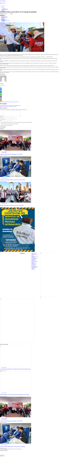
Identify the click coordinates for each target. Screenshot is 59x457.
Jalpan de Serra (34, 260)
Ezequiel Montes (34, 259)
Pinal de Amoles (34, 264)
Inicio (2, 7)
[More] (1, 100)
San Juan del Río (4, 17)
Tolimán (33, 268)
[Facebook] (1, 88)
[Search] (0, 12)
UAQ (3, 18)
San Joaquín (33, 265)
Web (0, 120)
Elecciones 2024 (4, 16)
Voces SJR (3, 8)
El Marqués (33, 257)
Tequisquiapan (34, 267)
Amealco (3, 101)
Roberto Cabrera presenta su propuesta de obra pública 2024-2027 (10, 105)
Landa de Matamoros (35, 261)
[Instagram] (1, 97)
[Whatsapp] (1, 94)
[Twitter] (1, 90)
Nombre (1, 117)
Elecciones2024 (9, 101)
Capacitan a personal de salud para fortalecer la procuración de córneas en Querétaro (12, 179)
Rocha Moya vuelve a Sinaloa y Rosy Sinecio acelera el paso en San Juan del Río (11, 205)
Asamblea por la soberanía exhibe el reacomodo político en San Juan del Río (11, 154)
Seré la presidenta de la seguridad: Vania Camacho (8, 106)
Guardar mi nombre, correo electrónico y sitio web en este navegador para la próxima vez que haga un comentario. (16, 122)
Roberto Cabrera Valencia (6, 20)
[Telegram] (1, 99)
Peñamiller (33, 263)
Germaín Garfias (13, 101)
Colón (32, 255)
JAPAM (3, 21)
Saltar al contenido (2, 0)
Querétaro (17, 101)
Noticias (3, 10)
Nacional (33, 262)
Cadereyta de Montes (35, 254)
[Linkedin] (1, 92)
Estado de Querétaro (4, 9)
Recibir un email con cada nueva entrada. (6, 125)
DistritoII (5, 101)
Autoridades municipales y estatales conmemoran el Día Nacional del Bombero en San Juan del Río (14, 394)
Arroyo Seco (33, 253)
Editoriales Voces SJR (35, 256)
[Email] (1, 95)
